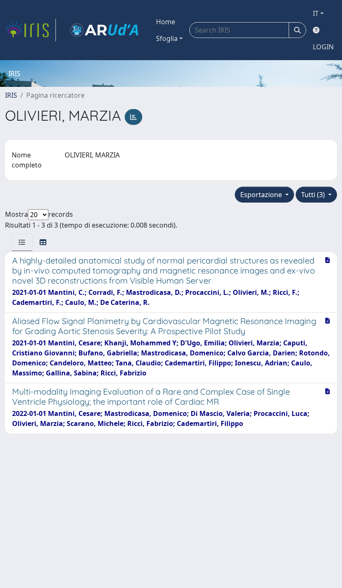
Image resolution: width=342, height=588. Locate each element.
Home (165, 21)
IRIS (11, 95)
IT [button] (316, 13)
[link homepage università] (104, 30)
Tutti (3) (314, 194)
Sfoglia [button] (167, 38)
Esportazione (262, 194)
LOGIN (323, 46)
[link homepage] (30, 30)
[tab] (22, 242)
